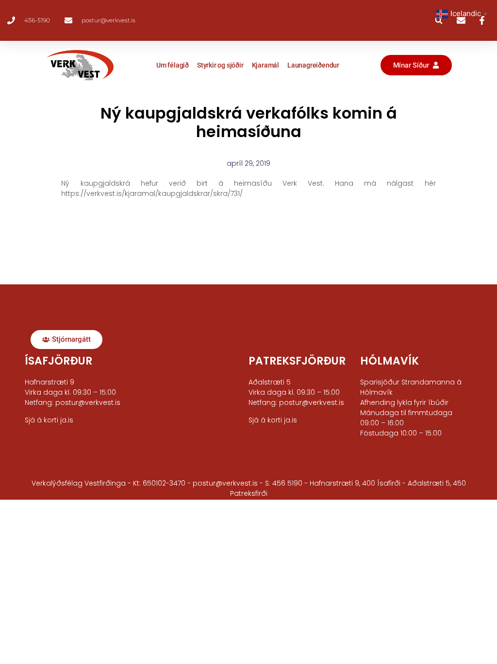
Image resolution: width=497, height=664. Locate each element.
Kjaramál (265, 65)
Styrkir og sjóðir (220, 65)
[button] (438, 20)
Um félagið (172, 65)
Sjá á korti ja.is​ (49, 420)
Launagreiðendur (313, 65)
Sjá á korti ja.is (272, 420)
